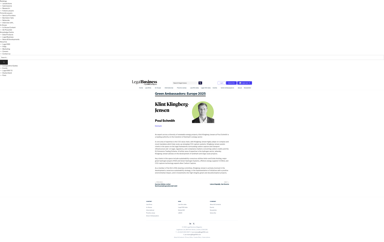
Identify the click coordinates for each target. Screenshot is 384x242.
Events (4, 68)
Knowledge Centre (7, 32)
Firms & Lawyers (6, 13)
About (240, 88)
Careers (5, 51)
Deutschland (7, 73)
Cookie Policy (197, 237)
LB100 (180, 213)
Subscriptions (206, 237)
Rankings (3, 1)
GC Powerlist (7, 30)
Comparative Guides (10, 66)
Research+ (6, 8)
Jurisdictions (7, 3)
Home (141, 88)
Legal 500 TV (7, 70)
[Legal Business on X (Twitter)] (194, 224)
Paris (4, 75)
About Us (3, 42)
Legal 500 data (206, 88)
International (169, 88)
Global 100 (181, 210)
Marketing (6, 49)
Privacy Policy (189, 237)
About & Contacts (215, 204)
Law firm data (194, 88)
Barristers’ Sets (8, 18)
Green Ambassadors (227, 88)
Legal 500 (6, 44)
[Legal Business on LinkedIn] (190, 224)
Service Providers (9, 15)
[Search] (4, 62)
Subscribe (231, 83)
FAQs (4, 47)
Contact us (6, 54)
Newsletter (247, 88)
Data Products (7, 35)
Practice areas (181, 88)
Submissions (7, 6)
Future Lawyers (8, 11)
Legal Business (8, 37)
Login (221, 83)
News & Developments (10, 39)
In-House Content (9, 27)
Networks (6, 20)
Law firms (148, 88)
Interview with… (8, 23)
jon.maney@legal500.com (200, 232)
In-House (3, 25)
